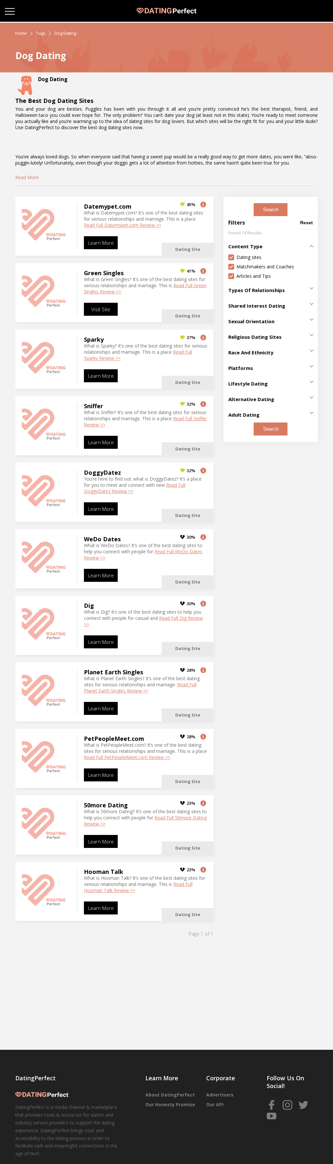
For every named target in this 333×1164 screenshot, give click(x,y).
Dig (89, 605)
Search (270, 209)
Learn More (101, 242)
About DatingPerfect (170, 1095)
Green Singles (104, 273)
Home (21, 33)
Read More (27, 177)
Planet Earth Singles (113, 672)
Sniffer (93, 406)
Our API (214, 1104)
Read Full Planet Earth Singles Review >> (140, 687)
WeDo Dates (102, 539)
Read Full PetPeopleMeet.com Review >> (127, 757)
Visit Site (100, 309)
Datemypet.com (107, 206)
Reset (306, 222)
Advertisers (219, 1095)
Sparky (94, 339)
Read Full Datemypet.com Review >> (122, 225)
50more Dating (106, 805)
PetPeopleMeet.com (114, 738)
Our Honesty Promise (170, 1104)
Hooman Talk (103, 872)
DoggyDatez (102, 472)
